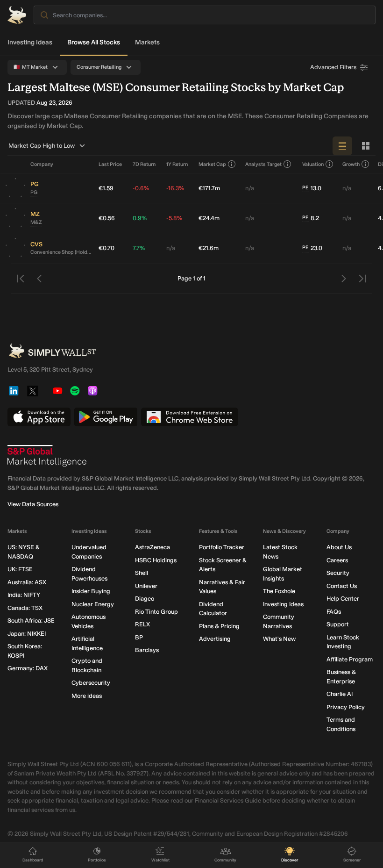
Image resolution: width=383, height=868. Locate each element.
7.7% (139, 247)
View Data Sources (32, 504)
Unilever (146, 585)
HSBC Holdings (156, 560)
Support (337, 624)
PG (33, 192)
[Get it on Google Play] (105, 417)
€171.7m (209, 188)
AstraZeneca (152, 547)
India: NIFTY (23, 594)
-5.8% (174, 218)
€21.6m (209, 247)
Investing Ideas (29, 42)
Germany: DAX (27, 668)
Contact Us (341, 585)
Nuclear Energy (92, 604)
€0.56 (107, 218)
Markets (147, 42)
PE (305, 188)
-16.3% (175, 188)
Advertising (215, 638)
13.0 (311, 188)
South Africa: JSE (31, 620)
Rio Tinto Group (156, 611)
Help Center (342, 598)
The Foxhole (279, 591)
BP (139, 637)
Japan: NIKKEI (26, 633)
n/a (249, 188)
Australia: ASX (26, 582)
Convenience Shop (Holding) (60, 252)
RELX (142, 624)
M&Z (36, 222)
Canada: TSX (25, 607)
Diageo (144, 598)
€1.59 (106, 188)
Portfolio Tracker (221, 547)
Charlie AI (339, 693)
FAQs (333, 611)
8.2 (310, 218)
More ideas (86, 695)
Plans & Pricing (219, 626)
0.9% (140, 218)
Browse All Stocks (93, 42)
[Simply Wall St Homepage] (16, 15)
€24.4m (209, 218)
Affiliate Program (349, 659)
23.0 (312, 247)
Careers (337, 560)
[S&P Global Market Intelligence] (47, 455)
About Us (339, 547)
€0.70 (106, 247)
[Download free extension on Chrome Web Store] (189, 417)
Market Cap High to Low (41, 145)
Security (337, 572)
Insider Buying (90, 591)
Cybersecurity (90, 682)
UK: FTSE (20, 569)
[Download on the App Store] (39, 417)
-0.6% (141, 188)
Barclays (147, 649)
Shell (141, 572)
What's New (279, 638)
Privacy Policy (345, 706)
